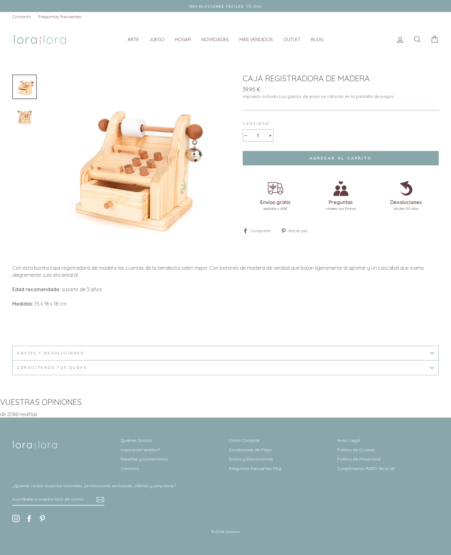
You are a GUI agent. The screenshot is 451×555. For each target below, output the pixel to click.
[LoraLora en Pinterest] (42, 518)
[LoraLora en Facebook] (29, 518)
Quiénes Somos (136, 440)
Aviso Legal (348, 440)
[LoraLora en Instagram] (16, 518)
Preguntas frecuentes (59, 16)
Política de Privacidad (358, 458)
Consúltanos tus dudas (52, 367)
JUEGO (156, 39)
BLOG (317, 39)
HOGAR (183, 39)
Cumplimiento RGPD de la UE (366, 468)
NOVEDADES (215, 39)
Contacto (21, 16)
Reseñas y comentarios (144, 458)
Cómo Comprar (244, 440)
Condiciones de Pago (250, 449)
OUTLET (291, 39)
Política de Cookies (356, 449)
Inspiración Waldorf (140, 449)
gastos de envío (303, 96)
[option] (225, 6)
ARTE (133, 39)
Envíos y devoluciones (50, 353)
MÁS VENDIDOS (256, 39)
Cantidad (256, 123)
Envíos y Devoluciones (251, 458)
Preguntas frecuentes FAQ (255, 468)
